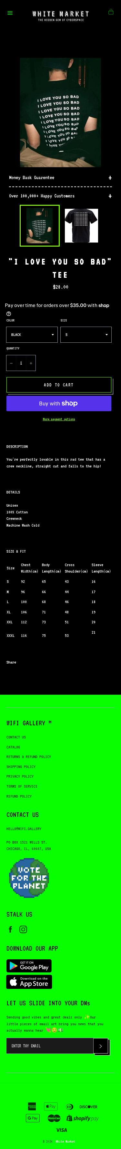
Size (64, 320)
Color (10, 320)
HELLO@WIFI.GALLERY (23, 828)
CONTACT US (16, 737)
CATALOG (13, 747)
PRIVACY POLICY (20, 776)
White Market (65, 1141)
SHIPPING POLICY (20, 766)
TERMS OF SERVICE (21, 786)
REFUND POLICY (19, 796)
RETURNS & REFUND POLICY (28, 756)
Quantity (12, 348)
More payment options (59, 419)
